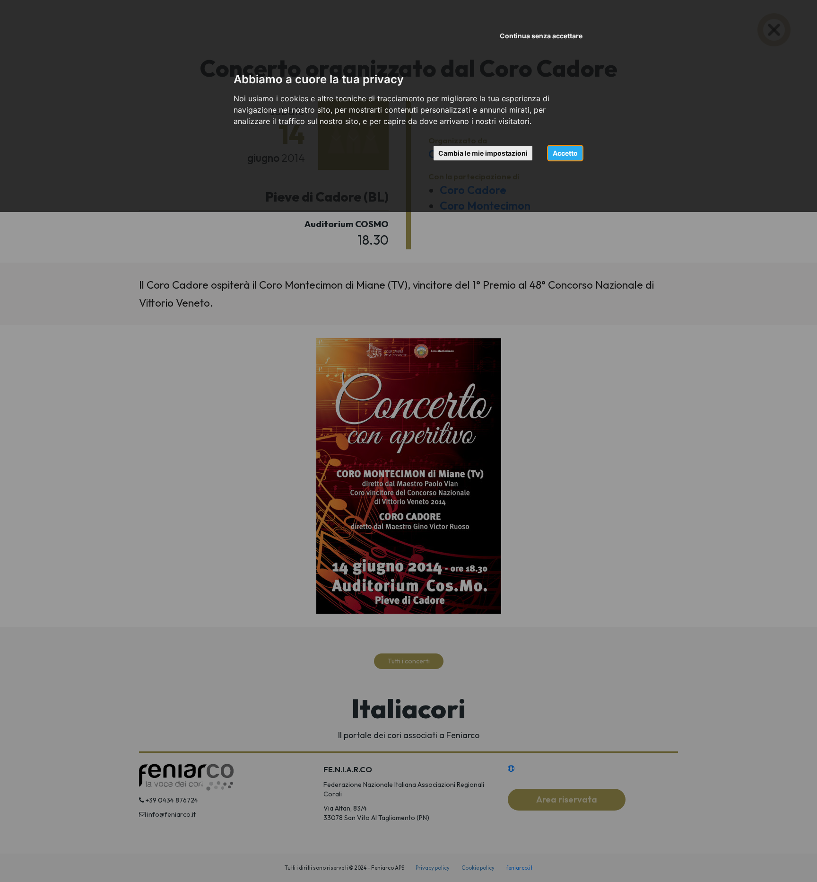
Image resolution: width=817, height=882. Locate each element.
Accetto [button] (565, 153)
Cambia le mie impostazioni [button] (483, 153)
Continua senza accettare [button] (541, 36)
